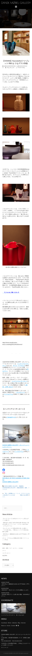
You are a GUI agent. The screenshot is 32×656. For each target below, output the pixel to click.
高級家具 (21, 486)
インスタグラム (8, 394)
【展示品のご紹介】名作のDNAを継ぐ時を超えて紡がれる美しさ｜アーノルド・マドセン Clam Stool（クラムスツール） (15, 524)
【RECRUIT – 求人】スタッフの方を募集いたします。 (15, 590)
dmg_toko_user (10, 67)
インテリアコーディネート (19, 381)
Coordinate (4, 622)
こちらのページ (20, 392)
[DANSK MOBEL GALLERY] (16, 2)
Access (8, 625)
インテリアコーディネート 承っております (12, 615)
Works (9, 622)
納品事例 (4, 555)
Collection (14, 622)
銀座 (26, 487)
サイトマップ (4, 647)
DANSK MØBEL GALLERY (10, 482)
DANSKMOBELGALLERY (9, 487)
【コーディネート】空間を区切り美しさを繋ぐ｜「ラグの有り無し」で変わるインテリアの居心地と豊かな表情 (15, 530)
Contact (13, 625)
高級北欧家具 (20, 487)
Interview (23, 622)
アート (4, 550)
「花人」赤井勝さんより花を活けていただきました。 (8, 495)
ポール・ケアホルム (19, 365)
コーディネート (6, 553)
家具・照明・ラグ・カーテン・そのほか (12, 548)
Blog (24, 67)
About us (3, 625)
